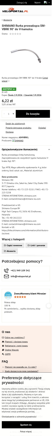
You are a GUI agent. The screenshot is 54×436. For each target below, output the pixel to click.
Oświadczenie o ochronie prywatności (19, 416)
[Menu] (48, 10)
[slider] (15, 34)
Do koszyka (32, 113)
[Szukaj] (33, 10)
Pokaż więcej (26, 431)
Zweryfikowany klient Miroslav (30, 293)
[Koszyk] (41, 10)
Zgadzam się (26, 424)
